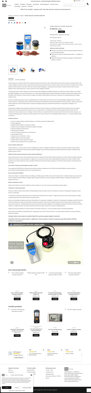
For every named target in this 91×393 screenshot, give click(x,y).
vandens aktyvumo (43, 100)
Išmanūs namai (54, 4)
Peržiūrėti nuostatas (27, 387)
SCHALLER (11, 18)
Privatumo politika (18, 390)
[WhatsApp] (22, 22)
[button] (31, 375)
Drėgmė (22, 15)
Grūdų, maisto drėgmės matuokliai (66, 42)
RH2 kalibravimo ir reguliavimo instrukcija (59, 34)
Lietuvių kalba (77, 0)
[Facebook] (3, 1)
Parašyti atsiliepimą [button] (18, 357)
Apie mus (10, 370)
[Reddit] (19, 22)
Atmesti (16, 387)
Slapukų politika (11, 390)
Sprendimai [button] (36, 4)
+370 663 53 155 (49, 372)
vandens (80, 44)
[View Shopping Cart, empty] (88, 5)
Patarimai (24, 6)
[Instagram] (6, 1)
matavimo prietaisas (69, 44)
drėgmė (59, 44)
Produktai (22, 4)
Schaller (24, 83)
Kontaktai (23, 390)
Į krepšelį (61, 31)
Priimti (6, 387)
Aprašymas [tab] (11, 79)
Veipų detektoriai (44, 4)
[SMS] (25, 22)
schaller (76, 44)
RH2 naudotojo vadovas (55, 37)
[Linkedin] (14, 22)
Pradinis (17, 4)
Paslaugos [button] (29, 4)
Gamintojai (17, 6)
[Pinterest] (17, 22)
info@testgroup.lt (50, 374)
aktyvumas (55, 44)
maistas (63, 44)
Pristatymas (11, 372)
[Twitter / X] (11, 22)
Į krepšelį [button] (17, 299)
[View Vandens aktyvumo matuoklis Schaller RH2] (12, 69)
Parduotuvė (16, 15)
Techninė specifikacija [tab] (20, 79)
